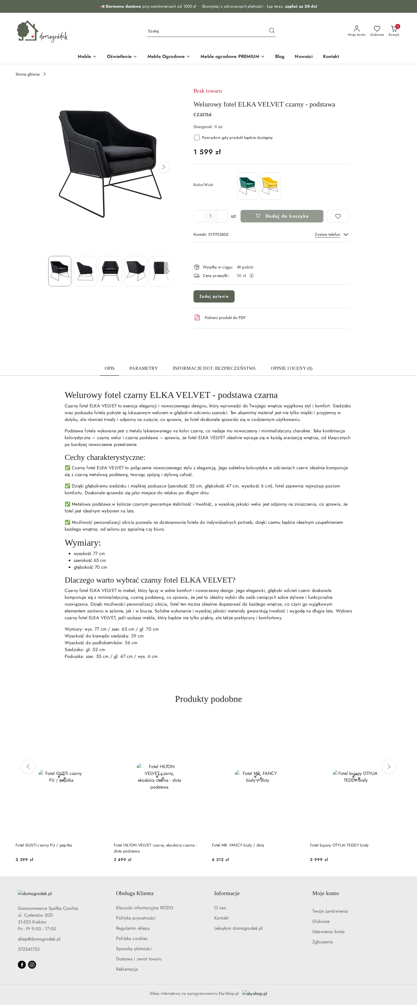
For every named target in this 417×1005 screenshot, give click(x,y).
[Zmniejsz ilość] (198, 216)
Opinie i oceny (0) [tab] (292, 368)
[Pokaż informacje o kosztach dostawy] (251, 275)
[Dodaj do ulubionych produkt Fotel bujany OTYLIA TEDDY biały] (395, 722)
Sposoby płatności (134, 948)
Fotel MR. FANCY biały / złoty (238, 845)
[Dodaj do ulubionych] (338, 216)
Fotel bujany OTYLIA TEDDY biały (339, 845)
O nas (220, 907)
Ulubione (321, 921)
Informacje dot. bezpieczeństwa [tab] (214, 368)
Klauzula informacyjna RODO (144, 907)
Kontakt (221, 918)
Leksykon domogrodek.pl (238, 928)
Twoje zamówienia (330, 911)
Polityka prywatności (135, 918)
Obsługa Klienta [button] (134, 893)
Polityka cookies (132, 938)
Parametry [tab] (143, 368)
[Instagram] (32, 965)
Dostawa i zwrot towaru (139, 959)
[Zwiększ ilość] (223, 216)
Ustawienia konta (328, 931)
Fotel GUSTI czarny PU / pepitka (44, 845)
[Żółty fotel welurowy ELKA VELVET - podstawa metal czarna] (270, 186)
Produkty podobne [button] (208, 699)
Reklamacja (127, 969)
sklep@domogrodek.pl (39, 939)
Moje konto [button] (325, 893)
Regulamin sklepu (133, 928)
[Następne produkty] (389, 766)
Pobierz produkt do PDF (225, 317)
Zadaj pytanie (214, 296)
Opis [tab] (110, 368)
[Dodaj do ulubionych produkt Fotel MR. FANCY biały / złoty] (296, 722)
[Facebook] (22, 965)
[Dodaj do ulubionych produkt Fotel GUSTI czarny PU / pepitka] (100, 722)
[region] (258, 186)
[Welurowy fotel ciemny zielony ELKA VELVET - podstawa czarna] (247, 186)
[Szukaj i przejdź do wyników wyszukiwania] (272, 31)
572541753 (29, 949)
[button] (163, 167)
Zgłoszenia (322, 942)
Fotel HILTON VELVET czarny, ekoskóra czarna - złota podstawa (155, 848)
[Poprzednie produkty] (28, 766)
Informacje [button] (227, 893)
